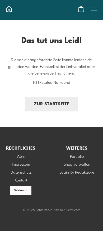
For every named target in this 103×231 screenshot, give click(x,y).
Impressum (21, 164)
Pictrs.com (73, 210)
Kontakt (21, 180)
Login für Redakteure (76, 172)
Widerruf (20, 190)
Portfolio (77, 157)
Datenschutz (21, 172)
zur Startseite (51, 104)
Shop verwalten (77, 164)
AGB (21, 157)
